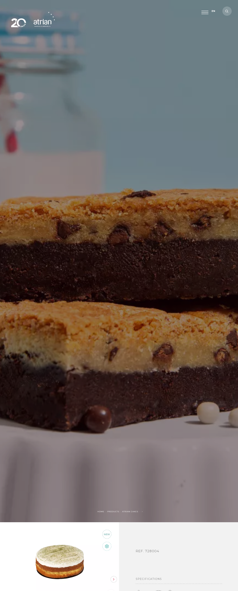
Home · (102, 511)
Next (113, 579)
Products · (114, 511)
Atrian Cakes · (131, 511)
